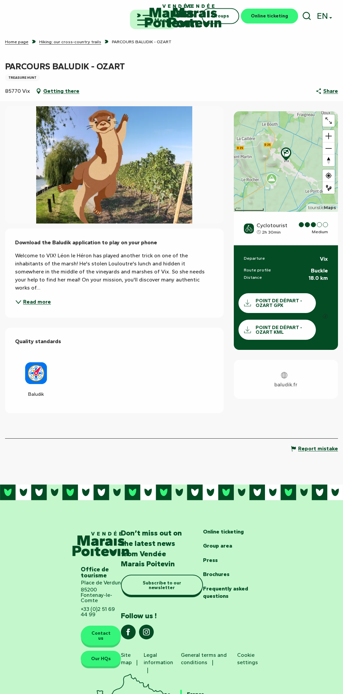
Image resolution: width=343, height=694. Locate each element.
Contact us (101, 635)
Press (210, 560)
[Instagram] (146, 634)
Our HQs (101, 658)
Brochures (216, 574)
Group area (217, 546)
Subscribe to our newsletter (162, 585)
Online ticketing (223, 531)
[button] (307, 16)
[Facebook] (128, 634)
